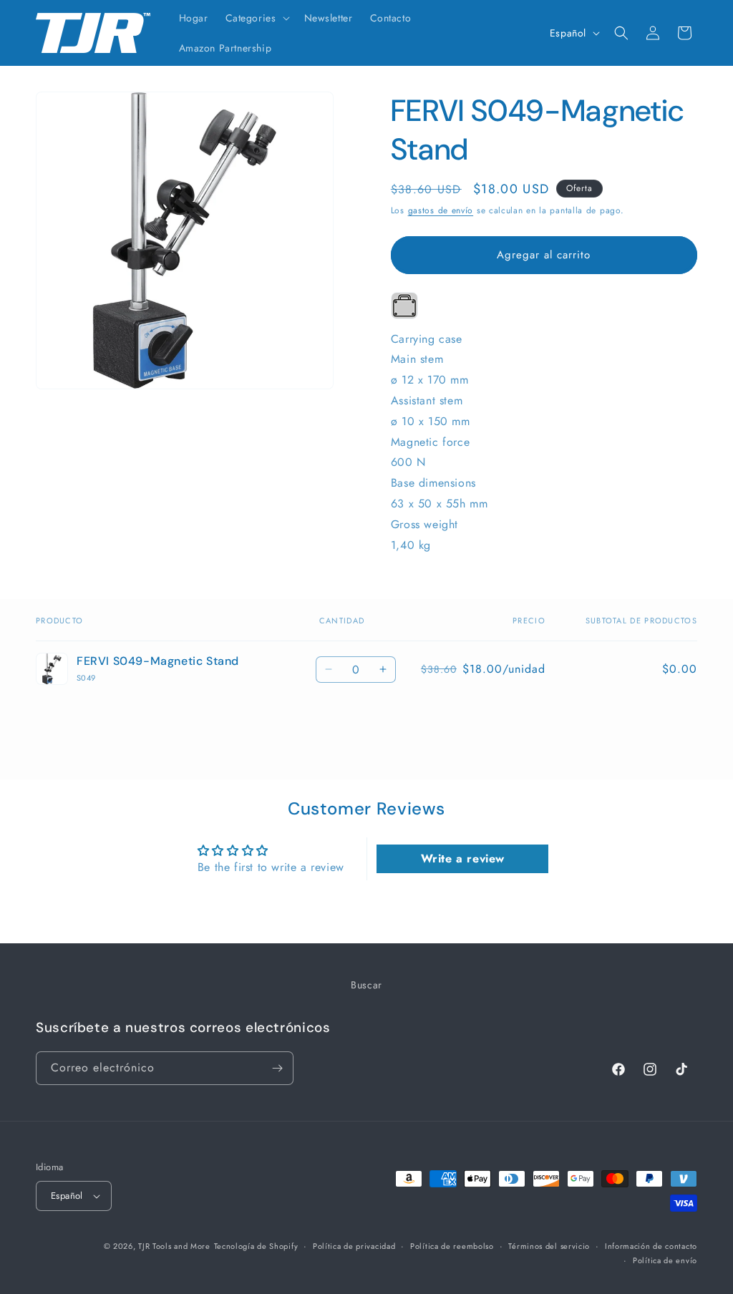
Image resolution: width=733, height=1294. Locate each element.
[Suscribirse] (277, 1068)
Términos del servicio (549, 1246)
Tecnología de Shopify (256, 1246)
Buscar (366, 985)
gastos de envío (441, 210)
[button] (256, 18)
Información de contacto (651, 1246)
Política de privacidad (354, 1246)
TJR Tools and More (174, 1246)
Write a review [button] (463, 858)
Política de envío (665, 1260)
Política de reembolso (452, 1246)
